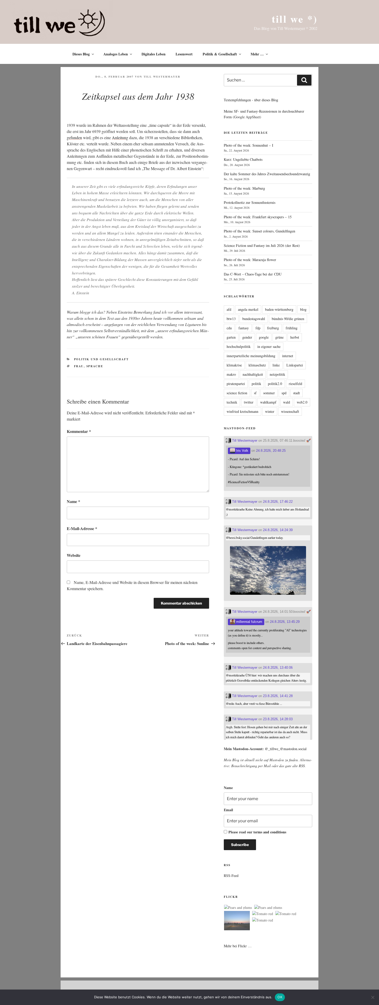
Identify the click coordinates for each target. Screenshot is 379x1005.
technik (232, 402)
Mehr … (257, 54)
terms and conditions (269, 832)
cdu (229, 327)
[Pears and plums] (238, 907)
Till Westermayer (162, 76)
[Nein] (372, 997)
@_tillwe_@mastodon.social (286, 748)
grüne (279, 337)
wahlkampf (268, 402)
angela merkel (248, 309)
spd (284, 392)
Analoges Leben (115, 54)
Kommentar (79, 431)
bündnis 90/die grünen (288, 318)
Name (73, 501)
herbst (294, 337)
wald (286, 402)
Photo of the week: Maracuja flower (250, 259)
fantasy (243, 327)
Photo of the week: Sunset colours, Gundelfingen (259, 231)
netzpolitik (277, 374)
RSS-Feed (231, 875)
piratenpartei (236, 383)
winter (269, 411)
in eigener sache (269, 346)
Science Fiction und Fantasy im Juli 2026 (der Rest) (262, 245)
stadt (296, 392)
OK (279, 997)
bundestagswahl (253, 318)
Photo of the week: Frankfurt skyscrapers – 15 (258, 216)
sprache (94, 366)
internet (287, 355)
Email (228, 810)
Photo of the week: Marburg (244, 188)
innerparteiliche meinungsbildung (251, 355)
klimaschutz (257, 365)
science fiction (237, 392)
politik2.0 (275, 383)
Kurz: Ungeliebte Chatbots (243, 159)
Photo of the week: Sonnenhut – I (248, 145)
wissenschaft (290, 411)
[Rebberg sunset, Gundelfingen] (237, 921)
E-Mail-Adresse (82, 528)
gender (247, 337)
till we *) (294, 18)
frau (79, 366)
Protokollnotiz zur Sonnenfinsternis (249, 202)
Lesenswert (184, 54)
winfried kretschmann (242, 411)
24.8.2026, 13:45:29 (285, 622)
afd (229, 309)
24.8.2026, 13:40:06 (278, 667)
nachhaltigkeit (253, 374)
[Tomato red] (262, 914)
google (264, 337)
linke (276, 365)
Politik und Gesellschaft (101, 359)
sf (255, 392)
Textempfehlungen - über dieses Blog (251, 99)
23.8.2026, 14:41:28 (278, 696)
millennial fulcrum (248, 622)
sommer (269, 392)
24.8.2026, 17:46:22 (278, 502)
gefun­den (74, 137)
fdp (258, 327)
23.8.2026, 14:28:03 (278, 719)
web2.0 (302, 402)
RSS (302, 765)
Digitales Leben (154, 54)
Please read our (257, 832)
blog (303, 309)
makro (231, 374)
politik (256, 383)
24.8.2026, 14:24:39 (278, 530)
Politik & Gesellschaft (220, 54)
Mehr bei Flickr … (238, 945)
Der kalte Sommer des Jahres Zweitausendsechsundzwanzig (267, 173)
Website (73, 555)
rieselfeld (295, 383)
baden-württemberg (279, 309)
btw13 (231, 318)
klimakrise (234, 365)
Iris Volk (241, 451)
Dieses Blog (81, 54)
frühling (292, 327)
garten (231, 337)
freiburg (273, 327)
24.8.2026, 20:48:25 (271, 451)
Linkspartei (294, 365)
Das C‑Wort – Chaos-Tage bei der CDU (253, 274)
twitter (248, 402)
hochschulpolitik (239, 346)
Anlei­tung (120, 137)
